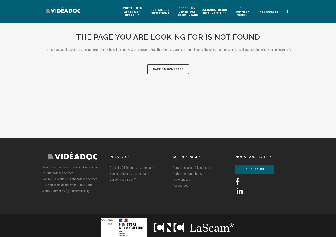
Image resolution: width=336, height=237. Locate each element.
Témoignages (181, 179)
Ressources (180, 185)
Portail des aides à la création (192, 168)
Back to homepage (168, 69)
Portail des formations (187, 173)
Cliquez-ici (254, 169)
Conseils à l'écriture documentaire (132, 168)
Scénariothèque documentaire (129, 173)
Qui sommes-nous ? (123, 179)
